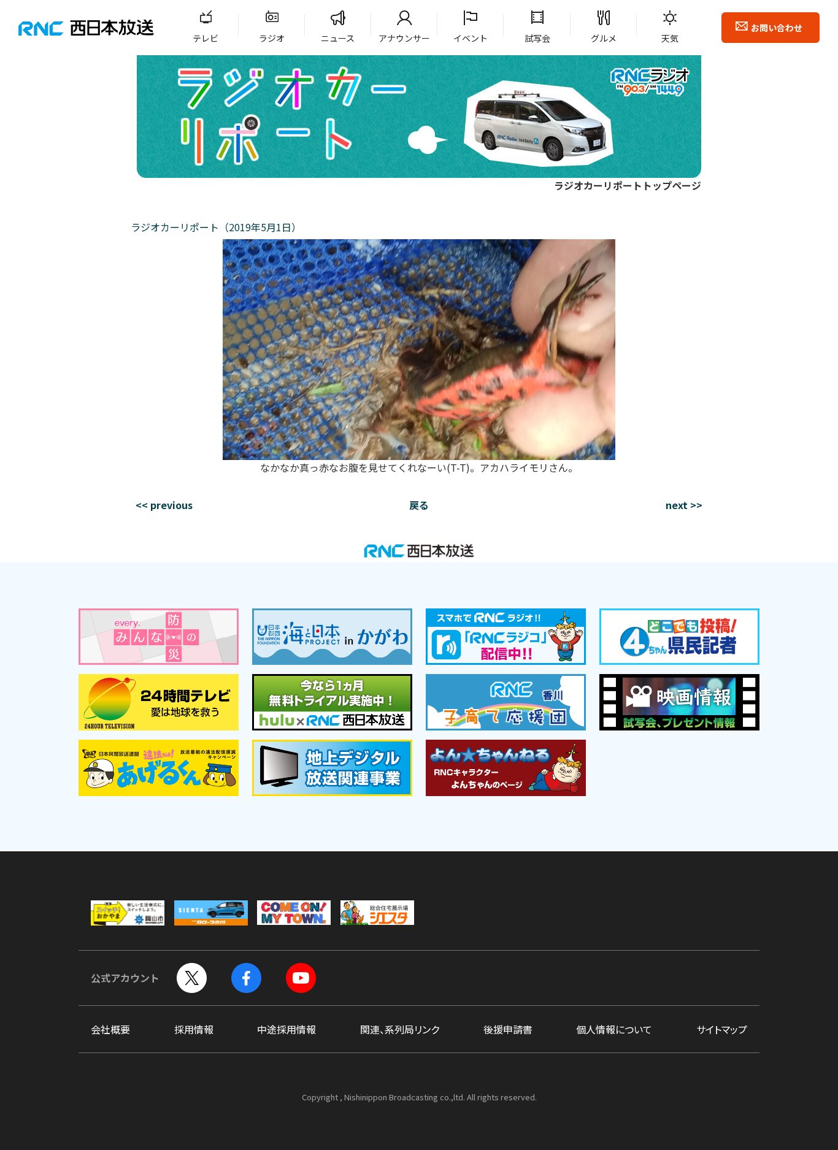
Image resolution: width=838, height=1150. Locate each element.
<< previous (164, 504)
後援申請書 (507, 1029)
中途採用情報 (286, 1029)
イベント (470, 38)
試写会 (537, 38)
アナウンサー (404, 38)
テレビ (205, 38)
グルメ (604, 38)
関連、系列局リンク (399, 1029)
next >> (684, 504)
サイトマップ (721, 1029)
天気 (669, 38)
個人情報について (614, 1029)
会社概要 (110, 1029)
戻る (419, 504)
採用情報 (193, 1029)
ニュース (338, 38)
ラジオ (272, 38)
